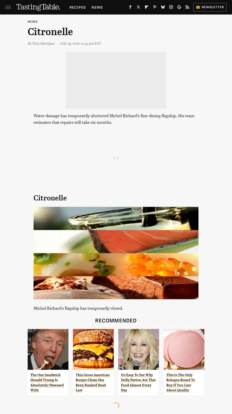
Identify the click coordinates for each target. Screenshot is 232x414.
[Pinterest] (154, 8)
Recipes (78, 7)
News (97, 7)
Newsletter (213, 7)
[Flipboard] (146, 8)
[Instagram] (171, 8)
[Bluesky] (163, 8)
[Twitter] (138, 8)
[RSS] (187, 8)
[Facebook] (130, 8)
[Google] (179, 8)
